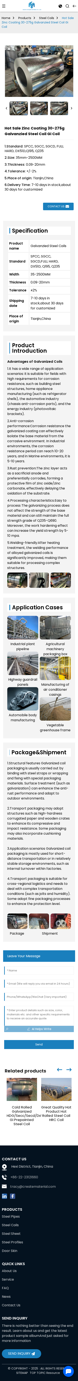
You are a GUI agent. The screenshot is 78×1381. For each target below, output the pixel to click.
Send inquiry (19, 1353)
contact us (11, 1305)
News (6, 1296)
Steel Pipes (11, 1216)
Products (24, 18)
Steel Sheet (11, 1233)
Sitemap (22, 1373)
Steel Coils (46, 18)
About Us (9, 1270)
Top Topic (38, 1373)
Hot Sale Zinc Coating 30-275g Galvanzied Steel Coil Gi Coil (38, 22)
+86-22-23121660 (24, 1177)
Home (6, 18)
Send (39, 1044)
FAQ (5, 1288)
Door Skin (9, 1250)
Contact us (56, 206)
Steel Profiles (12, 1242)
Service (8, 1279)
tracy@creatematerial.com (33, 1186)
